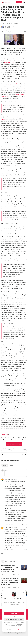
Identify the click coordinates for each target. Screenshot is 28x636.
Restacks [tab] (11, 465)
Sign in (25, 2)
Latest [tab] (6, 561)
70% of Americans (9, 62)
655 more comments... (6, 554)
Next (23, 455)
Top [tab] (3, 561)
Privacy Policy (19, 625)
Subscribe (19, 2)
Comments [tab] (4, 465)
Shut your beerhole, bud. (7, 571)
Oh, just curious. (5, 584)
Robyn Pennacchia (9, 26)
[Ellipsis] (26, 479)
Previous (6, 455)
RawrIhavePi (7, 479)
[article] (14, 570)
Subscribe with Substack (15, 619)
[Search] (25, 561)
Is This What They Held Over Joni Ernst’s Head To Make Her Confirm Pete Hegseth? (10, 580)
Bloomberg (5, 434)
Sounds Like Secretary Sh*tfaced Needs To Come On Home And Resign (9, 567)
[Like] (2, 31)
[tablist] (7, 465)
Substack (6, 633)
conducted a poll (12, 84)
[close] (23, 592)
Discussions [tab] (12, 561)
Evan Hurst (10, 572)
